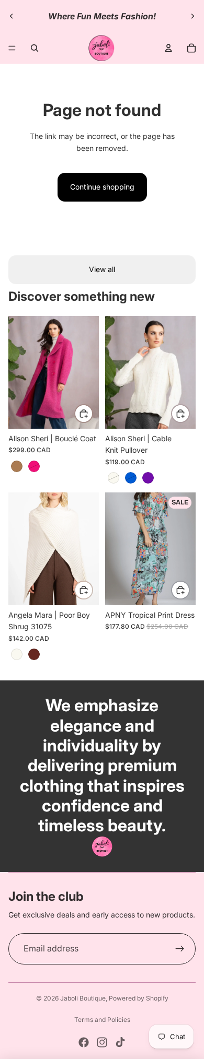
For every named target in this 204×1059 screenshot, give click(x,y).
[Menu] (12, 48)
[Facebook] (83, 1042)
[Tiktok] (120, 1042)
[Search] (34, 48)
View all (102, 269)
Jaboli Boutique (83, 998)
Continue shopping (102, 186)
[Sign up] (180, 949)
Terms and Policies (102, 1019)
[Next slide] (192, 16)
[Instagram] (102, 1042)
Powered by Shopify (138, 998)
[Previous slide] (11, 16)
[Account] (168, 48)
